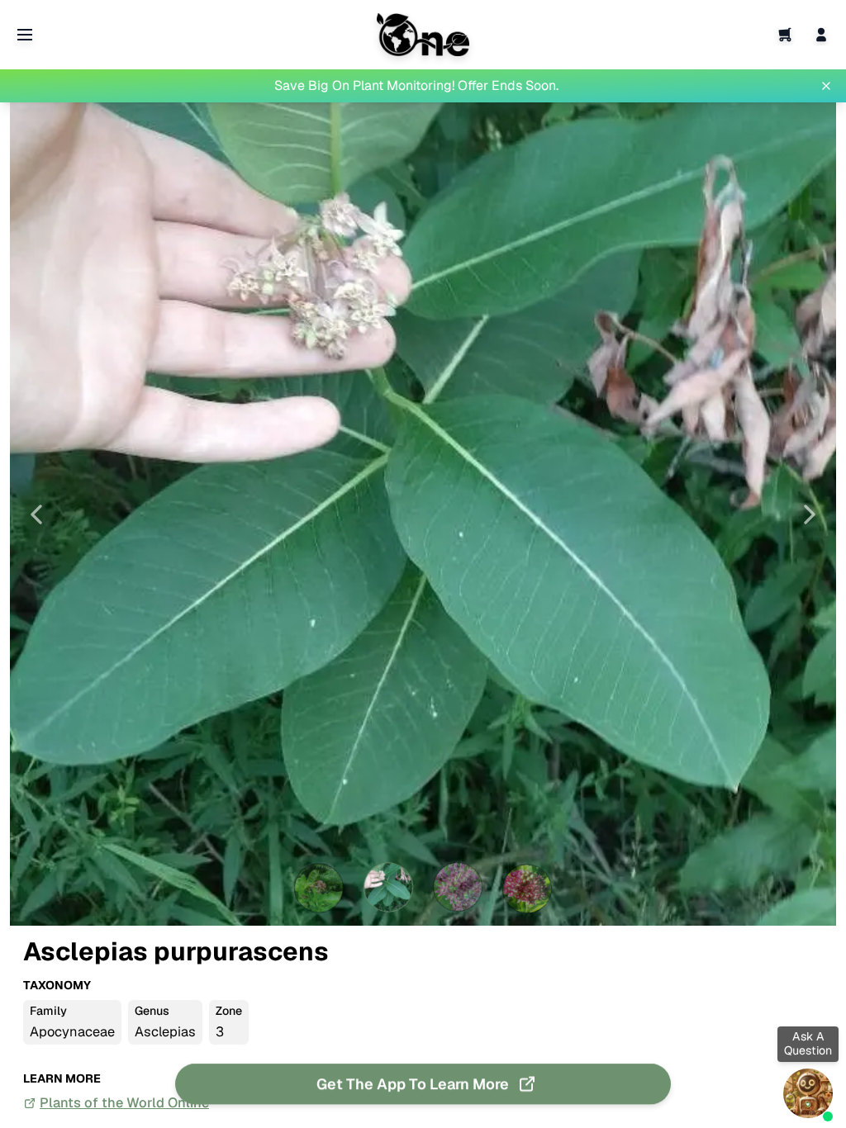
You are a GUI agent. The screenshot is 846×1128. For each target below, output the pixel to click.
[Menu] (24, 34)
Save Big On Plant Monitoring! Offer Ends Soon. (416, 85)
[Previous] (36, 514)
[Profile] (821, 34)
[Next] (809, 514)
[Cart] (784, 34)
